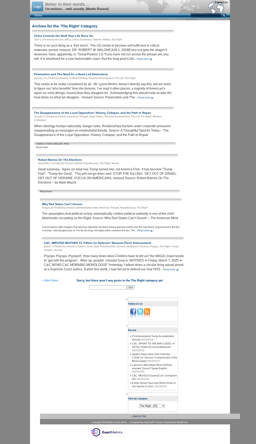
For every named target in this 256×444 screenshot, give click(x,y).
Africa (68, 39)
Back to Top (139, 416)
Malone (97, 39)
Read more (143, 59)
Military (106, 39)
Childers (81, 246)
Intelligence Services (137, 246)
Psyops (154, 246)
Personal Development (101, 78)
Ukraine (48, 250)
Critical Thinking (78, 78)
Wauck (115, 163)
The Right (116, 39)
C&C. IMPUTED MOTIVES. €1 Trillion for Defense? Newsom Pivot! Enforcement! (97, 242)
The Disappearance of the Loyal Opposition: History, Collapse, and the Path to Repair (92, 112)
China (75, 39)
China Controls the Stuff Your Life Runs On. (64, 35)
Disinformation (108, 246)
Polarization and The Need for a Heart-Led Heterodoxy (71, 74)
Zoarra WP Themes (153, 422)
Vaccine (58, 250)
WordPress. (182, 422)
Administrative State (87, 207)
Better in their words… (67, 4)
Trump (174, 246)
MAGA (78, 163)
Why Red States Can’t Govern (62, 204)
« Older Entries (50, 280)
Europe (121, 246)
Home (38, 15)
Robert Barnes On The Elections (60, 159)
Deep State (93, 246)
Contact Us (221, 2)
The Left (119, 78)
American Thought (78, 116)
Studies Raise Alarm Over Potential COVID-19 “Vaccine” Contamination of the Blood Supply (154, 357)
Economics (86, 39)
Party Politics (96, 116)
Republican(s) (91, 163)
